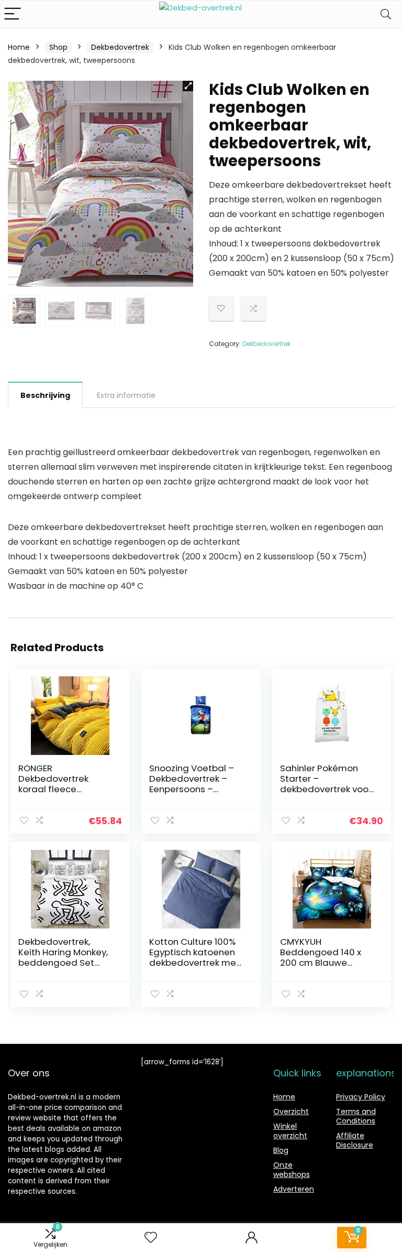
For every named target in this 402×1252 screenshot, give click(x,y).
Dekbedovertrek (120, 47)
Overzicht (291, 1111)
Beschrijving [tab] (45, 395)
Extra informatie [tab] (126, 395)
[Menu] (12, 14)
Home (19, 47)
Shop (58, 47)
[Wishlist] (150, 1237)
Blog (280, 1150)
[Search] (385, 14)
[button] (188, 86)
